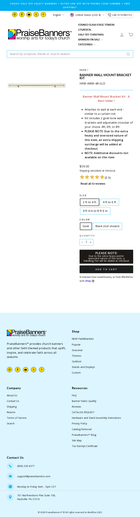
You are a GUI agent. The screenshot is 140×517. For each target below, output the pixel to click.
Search (11, 423)
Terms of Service (16, 417)
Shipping (84, 170)
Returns (11, 412)
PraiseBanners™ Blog (84, 434)
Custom (76, 372)
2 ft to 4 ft (89, 201)
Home (83, 69)
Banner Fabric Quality (84, 401)
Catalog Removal (82, 429)
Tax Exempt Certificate (85, 446)
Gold (85, 225)
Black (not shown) (107, 225)
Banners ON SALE (89, 39)
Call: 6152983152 (122, 14)
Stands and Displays (83, 367)
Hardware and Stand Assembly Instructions (96, 417)
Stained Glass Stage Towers (96, 24)
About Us (12, 395)
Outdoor (77, 361)
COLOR (85, 219)
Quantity (87, 235)
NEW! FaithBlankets (83, 338)
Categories (85, 44)
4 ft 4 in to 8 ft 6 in (95, 210)
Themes (76, 355)
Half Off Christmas (91, 34)
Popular (76, 344)
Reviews (76, 406)
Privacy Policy (79, 423)
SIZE (83, 195)
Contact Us (13, 401)
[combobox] (70, 54)
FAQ (74, 395)
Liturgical (85, 29)
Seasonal (77, 350)
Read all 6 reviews (93, 183)
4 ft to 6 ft (109, 201)
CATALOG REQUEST (83, 412)
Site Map (77, 440)
